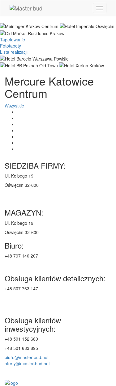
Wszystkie (14, 106)
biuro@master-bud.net (27, 357)
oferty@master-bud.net (27, 363)
